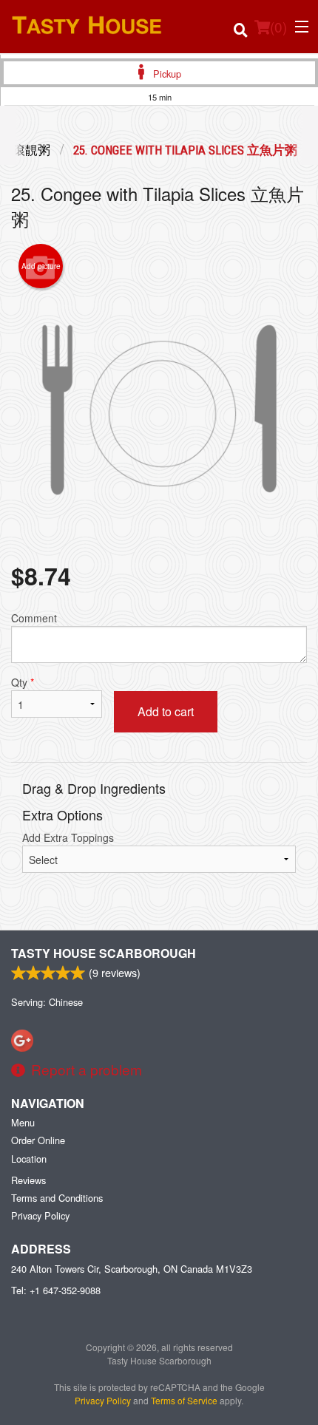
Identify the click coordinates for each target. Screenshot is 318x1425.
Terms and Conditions (57, 1198)
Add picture (41, 266)
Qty (22, 682)
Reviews (28, 1180)
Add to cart (166, 711)
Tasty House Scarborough (103, 953)
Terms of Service (184, 1400)
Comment (34, 618)
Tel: (56, 1290)
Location (29, 1159)
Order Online (38, 1140)
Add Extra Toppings (68, 837)
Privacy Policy (40, 1215)
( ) (278, 26)
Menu (23, 1122)
